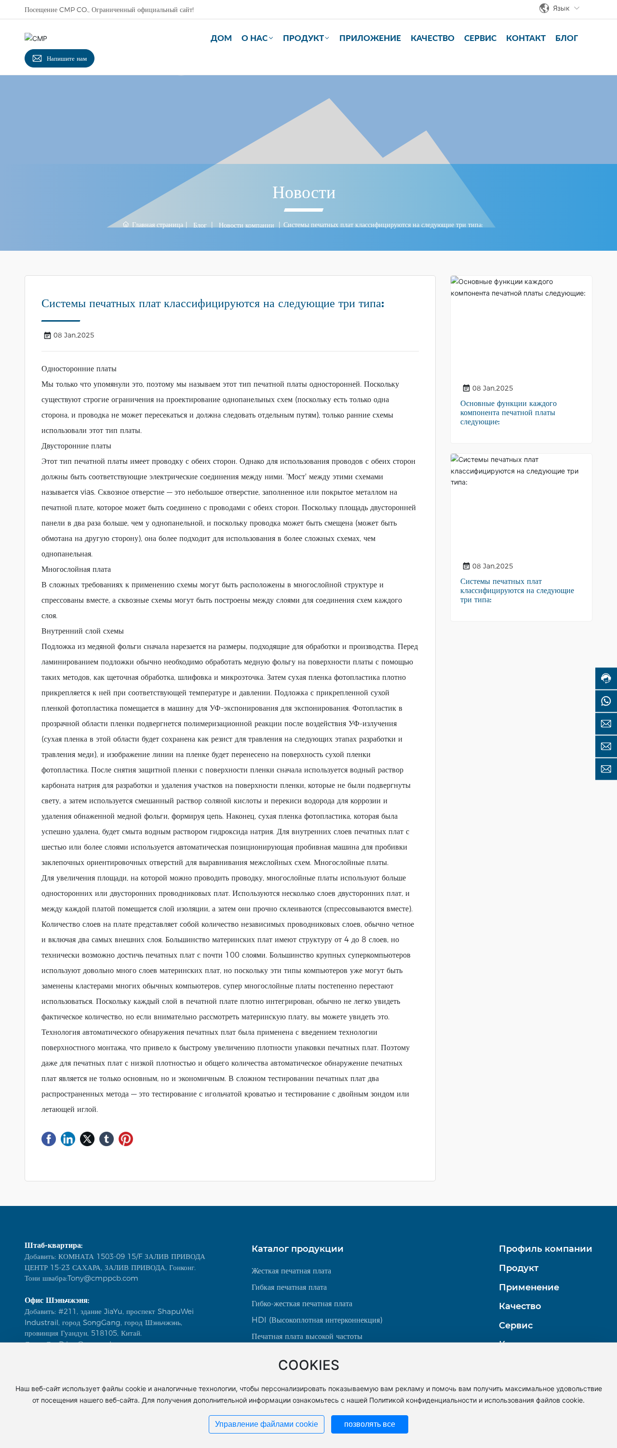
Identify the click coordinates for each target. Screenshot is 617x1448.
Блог (200, 225)
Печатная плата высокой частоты (307, 1336)
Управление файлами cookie (266, 1424)
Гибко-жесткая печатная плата (302, 1303)
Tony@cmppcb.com (102, 1278)
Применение (529, 1287)
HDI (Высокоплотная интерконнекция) (317, 1320)
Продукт (518, 1268)
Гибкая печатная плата (289, 1287)
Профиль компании (545, 1249)
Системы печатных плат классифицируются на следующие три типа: (517, 590)
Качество (520, 1306)
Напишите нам (67, 58)
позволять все (369, 1424)
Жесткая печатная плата (291, 1270)
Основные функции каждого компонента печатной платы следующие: (508, 412)
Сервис (516, 1325)
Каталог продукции (298, 1249)
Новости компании (246, 225)
